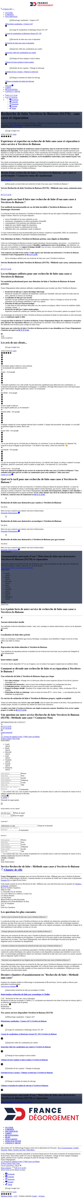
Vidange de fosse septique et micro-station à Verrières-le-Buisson (24, 1060)
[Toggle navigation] (13, 9)
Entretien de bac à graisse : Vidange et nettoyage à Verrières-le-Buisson (27, 1073)
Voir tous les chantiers (8, 986)
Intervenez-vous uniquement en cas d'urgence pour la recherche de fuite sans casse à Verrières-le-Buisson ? (36, 960)
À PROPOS (9, 15)
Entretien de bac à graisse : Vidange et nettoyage (21, 72)
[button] (7, 9)
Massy (10, 1150)
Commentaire (24, 789)
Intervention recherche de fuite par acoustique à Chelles (25, 994)
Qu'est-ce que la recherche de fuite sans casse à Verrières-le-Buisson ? (24, 917)
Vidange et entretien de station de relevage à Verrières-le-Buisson (24, 1085)
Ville (22, 785)
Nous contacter (6, 180)
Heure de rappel (18, 815)
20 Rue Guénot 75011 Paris (10, 739)
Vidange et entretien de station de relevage (19, 81)
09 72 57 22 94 (12, 95)
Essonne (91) (5, 880)
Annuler (4, 858)
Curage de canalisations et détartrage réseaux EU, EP (23, 33)
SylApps (42, 1196)
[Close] (2, 802)
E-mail (23, 782)
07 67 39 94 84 (12, 97)
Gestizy (34, 1196)
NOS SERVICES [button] (11, 16)
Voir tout (8, 86)
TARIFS (8, 88)
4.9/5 (14, 134)
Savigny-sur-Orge (19, 1150)
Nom (22, 776)
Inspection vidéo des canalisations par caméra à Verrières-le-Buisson (26, 1047)
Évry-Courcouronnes (65, 1148)
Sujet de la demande (46, 826)
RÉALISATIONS (11, 89)
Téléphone (24, 780)
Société (23, 778)
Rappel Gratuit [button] (6, 127)
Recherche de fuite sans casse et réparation (19, 43)
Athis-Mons (30, 1150)
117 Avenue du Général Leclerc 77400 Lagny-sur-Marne (20, 737)
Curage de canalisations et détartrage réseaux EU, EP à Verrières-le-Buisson (29, 1034)
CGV (16, 1196)
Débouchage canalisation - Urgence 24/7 (19, 24)
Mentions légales (6, 1196)
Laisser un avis (6, 475)
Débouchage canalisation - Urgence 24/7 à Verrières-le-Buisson (24, 1021)
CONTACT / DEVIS (12, 91)
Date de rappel (20, 813)
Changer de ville (12, 869)
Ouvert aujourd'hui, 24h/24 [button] (10, 1166)
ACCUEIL (9, 13)
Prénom (23, 773)
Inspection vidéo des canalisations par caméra (20, 53)
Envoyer (4, 796)
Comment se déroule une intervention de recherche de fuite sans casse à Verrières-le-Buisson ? (32, 946)
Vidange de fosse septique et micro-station (19, 62)
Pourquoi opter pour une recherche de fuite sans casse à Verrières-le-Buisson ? (26, 931)
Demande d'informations (9, 513)
